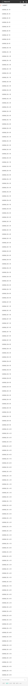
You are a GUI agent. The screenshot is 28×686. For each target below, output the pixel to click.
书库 (14, 683)
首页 (7, 683)
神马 (17, 683)
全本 (10, 683)
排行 (4, 683)
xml (20, 683)
